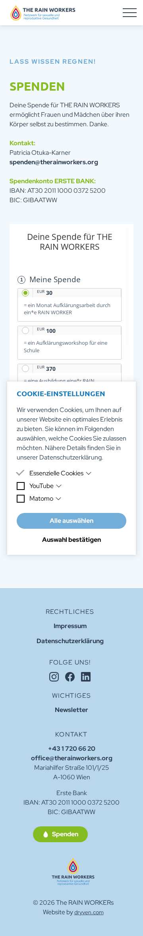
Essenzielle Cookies (56, 473)
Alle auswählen (71, 520)
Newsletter (71, 710)
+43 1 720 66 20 (71, 748)
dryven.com (89, 912)
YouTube (41, 486)
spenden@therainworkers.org (54, 162)
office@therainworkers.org (71, 758)
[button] (60, 834)
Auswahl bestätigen (71, 539)
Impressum (70, 626)
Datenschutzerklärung (70, 457)
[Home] (73, 872)
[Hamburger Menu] (129, 12)
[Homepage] (42, 13)
